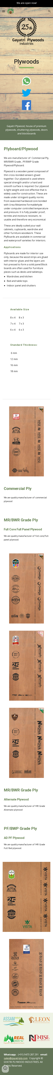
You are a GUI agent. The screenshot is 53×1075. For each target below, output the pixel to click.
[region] (26, 3)
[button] (3, 11)
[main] (26, 63)
